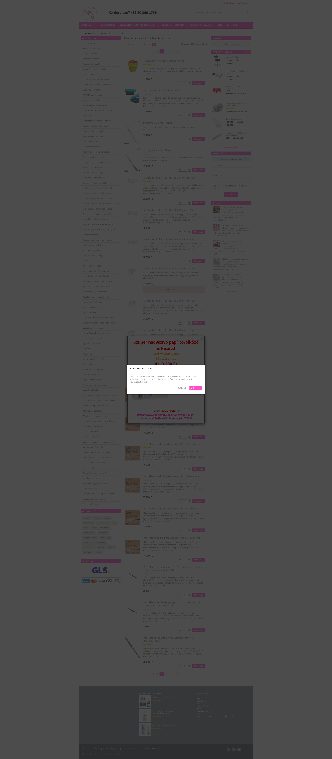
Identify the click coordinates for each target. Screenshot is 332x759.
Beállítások (182, 388)
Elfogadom (196, 388)
